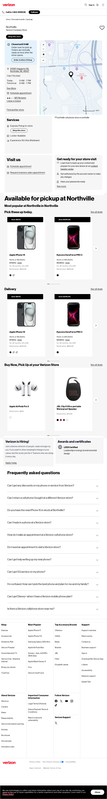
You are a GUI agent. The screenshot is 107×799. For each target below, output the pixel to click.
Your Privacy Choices (51, 762)
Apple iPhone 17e (35, 636)
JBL (56, 653)
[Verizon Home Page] (9, 4)
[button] (102, 27)
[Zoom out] (43, 49)
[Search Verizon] (86, 5)
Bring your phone (8, 667)
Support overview (89, 630)
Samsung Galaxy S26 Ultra (39, 642)
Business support (89, 647)
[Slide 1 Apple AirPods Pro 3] (26, 393)
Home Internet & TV (9, 653)
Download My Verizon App (92, 659)
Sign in (84, 653)
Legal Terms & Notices (37, 703)
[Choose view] (43, 54)
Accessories (6, 636)
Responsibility (7, 718)
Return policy (87, 636)
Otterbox (58, 630)
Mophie (58, 647)
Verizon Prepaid (7, 647)
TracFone (5, 673)
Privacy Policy (34, 762)
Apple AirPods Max (36, 647)
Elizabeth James (61, 664)
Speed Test (86, 682)
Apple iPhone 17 (34, 630)
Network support (89, 676)
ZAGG (57, 636)
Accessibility (87, 670)
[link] (8, 19)
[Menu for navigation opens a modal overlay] (103, 5)
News (3, 712)
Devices (4, 630)
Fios (30, 667)
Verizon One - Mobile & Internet (10, 660)
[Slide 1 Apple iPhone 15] (26, 246)
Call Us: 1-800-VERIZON (16, 12)
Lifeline (85, 664)
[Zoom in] (43, 44)
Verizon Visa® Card (36, 673)
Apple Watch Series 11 (37, 661)
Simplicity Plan (7, 642)
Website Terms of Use (52, 768)
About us (5, 701)
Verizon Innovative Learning (12, 724)
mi (43, 60)
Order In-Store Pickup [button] (23, 60)
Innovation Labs (7, 747)
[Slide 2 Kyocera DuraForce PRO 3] (73, 246)
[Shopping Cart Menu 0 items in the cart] (97, 5)
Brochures (5, 735)
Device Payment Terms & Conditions (38, 710)
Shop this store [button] (14, 37)
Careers (4, 707)
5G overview (6, 741)
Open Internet (35, 768)
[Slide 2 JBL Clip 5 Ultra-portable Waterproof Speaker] (73, 394)
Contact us (86, 642)
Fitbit (57, 659)
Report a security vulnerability (35, 719)
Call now (34, 12)
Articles (4, 729)
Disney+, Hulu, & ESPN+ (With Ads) (38, 654)
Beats (57, 642)
